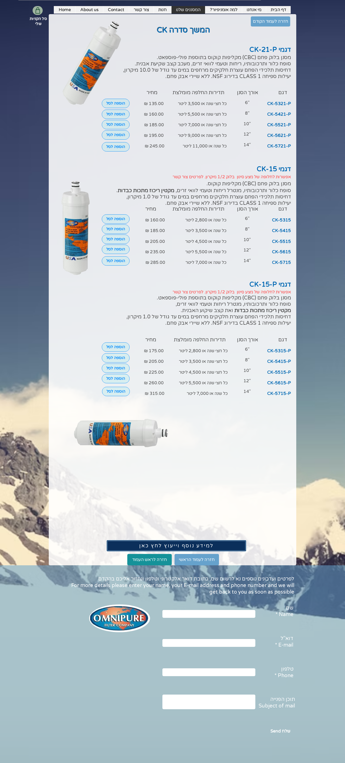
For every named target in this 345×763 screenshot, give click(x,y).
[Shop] (38, 10)
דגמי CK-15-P (270, 284)
